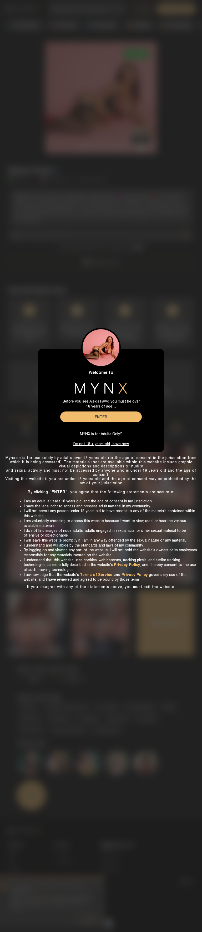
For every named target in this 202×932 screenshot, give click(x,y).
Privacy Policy (135, 575)
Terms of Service (96, 575)
